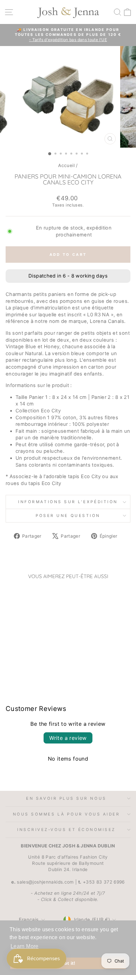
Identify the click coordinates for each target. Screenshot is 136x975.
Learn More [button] (25, 946)
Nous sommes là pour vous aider (66, 814)
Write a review (68, 738)
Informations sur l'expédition (68, 502)
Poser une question (68, 515)
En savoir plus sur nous (66, 798)
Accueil (66, 165)
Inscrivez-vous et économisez (66, 829)
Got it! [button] (68, 963)
